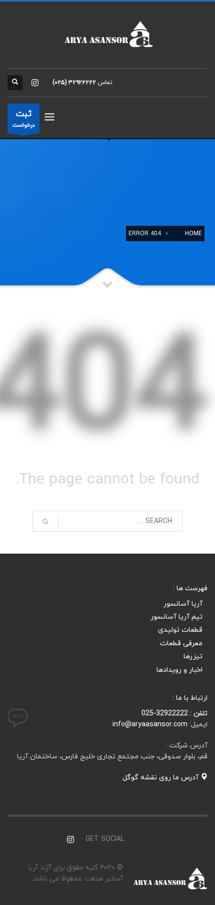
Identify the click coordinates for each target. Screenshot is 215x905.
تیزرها (193, 656)
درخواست (23, 118)
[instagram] (35, 82)
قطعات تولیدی (180, 630)
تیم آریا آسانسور (176, 617)
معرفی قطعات (181, 643)
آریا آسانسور (183, 604)
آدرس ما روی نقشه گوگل (161, 777)
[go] (45, 521)
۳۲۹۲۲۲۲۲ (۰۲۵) (74, 83)
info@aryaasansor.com (150, 724)
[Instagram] (70, 839)
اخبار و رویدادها (179, 670)
